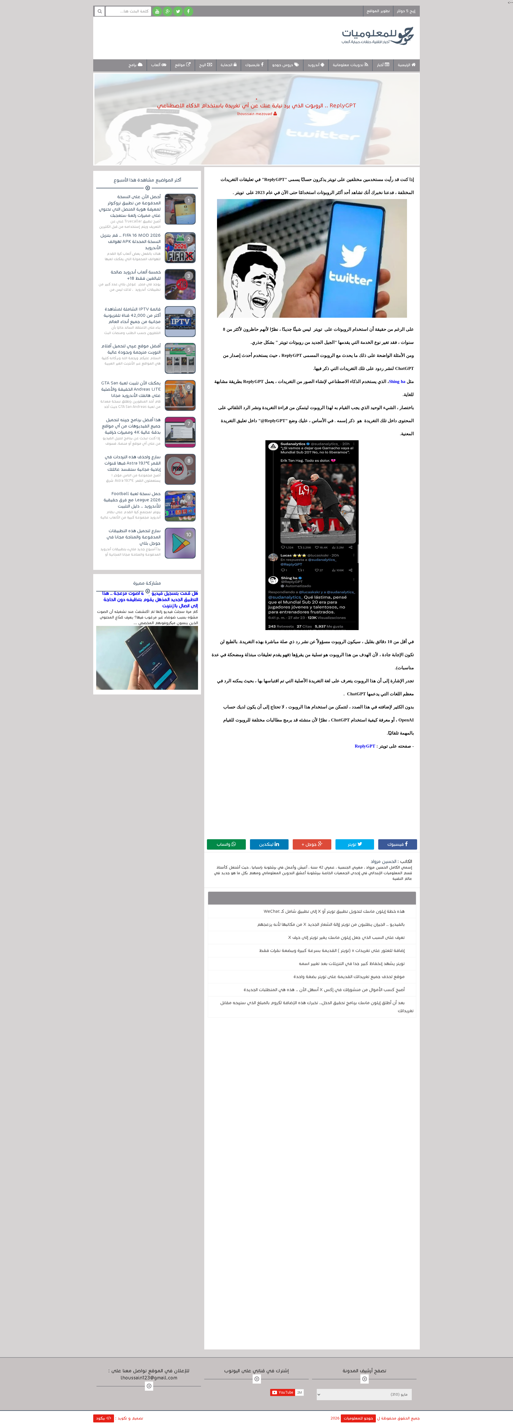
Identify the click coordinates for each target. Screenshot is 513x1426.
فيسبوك (396, 844)
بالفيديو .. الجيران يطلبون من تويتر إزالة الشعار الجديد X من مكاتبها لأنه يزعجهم (331, 924)
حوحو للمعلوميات (358, 1418)
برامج (133, 65)
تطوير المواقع (378, 11)
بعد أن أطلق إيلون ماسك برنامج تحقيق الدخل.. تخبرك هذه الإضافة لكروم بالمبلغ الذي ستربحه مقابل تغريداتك (317, 1006)
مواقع (180, 65)
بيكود (101, 1418)
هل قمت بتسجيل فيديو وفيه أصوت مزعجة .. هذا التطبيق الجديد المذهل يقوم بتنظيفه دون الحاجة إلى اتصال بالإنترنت (150, 599)
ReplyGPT (365, 746)
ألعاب (156, 65)
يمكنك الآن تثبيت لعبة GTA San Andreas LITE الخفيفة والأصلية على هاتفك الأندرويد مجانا (131, 389)
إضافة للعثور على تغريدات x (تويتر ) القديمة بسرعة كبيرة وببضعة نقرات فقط (332, 950)
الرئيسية (404, 65)
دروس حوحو (283, 65)
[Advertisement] (207, 37)
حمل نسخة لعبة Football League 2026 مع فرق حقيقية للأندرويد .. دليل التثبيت (132, 500)
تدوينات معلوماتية (349, 65)
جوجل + (310, 844)
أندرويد (314, 65)
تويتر (352, 844)
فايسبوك (253, 65)
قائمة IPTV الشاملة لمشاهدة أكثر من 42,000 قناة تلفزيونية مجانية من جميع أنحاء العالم (132, 315)
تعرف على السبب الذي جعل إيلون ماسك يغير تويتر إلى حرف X (346, 937)
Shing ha (397, 381)
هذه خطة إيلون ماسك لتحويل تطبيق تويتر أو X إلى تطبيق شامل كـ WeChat (334, 911)
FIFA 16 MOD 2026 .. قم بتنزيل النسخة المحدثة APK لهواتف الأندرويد (130, 241)
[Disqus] (312, 1104)
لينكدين (267, 844)
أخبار (381, 65)
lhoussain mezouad (255, 114)
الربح (203, 65)
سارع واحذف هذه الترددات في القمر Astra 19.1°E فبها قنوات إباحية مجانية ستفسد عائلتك (132, 463)
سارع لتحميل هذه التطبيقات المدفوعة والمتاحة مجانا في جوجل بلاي (134, 537)
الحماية (227, 65)
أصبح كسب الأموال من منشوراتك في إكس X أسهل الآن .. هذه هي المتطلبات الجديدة (324, 989)
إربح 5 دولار (406, 11)
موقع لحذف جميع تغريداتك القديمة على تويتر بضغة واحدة (349, 976)
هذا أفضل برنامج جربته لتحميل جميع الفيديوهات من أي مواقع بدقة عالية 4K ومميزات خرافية (131, 426)
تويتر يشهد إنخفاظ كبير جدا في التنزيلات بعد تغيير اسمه (352, 963)
